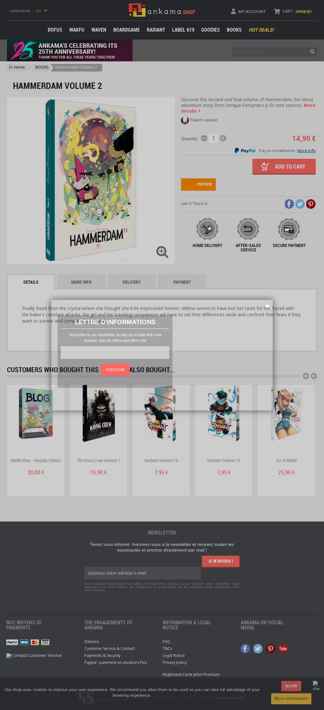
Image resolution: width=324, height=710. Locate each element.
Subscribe (115, 370)
